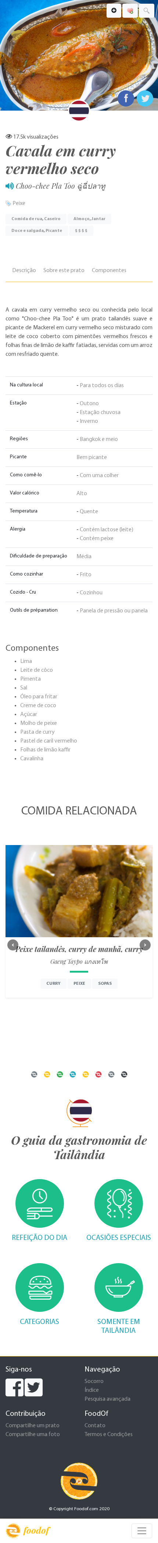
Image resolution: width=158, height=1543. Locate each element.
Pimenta (30, 679)
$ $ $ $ (81, 231)
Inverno (89, 421)
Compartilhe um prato (33, 1426)
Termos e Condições (109, 1435)
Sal (23, 688)
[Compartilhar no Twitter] (145, 98)
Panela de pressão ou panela (114, 611)
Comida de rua (26, 219)
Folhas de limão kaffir (45, 750)
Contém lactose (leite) (106, 530)
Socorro (94, 1381)
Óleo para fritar (38, 697)
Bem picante (91, 458)
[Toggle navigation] (142, 1530)
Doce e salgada (27, 231)
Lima (26, 661)
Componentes (109, 271)
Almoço (81, 219)
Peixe (18, 203)
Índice (92, 1390)
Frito (85, 575)
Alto (81, 494)
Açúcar (28, 714)
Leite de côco (36, 670)
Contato (95, 1426)
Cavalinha (31, 759)
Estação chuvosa (100, 413)
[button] (13, 945)
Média (83, 557)
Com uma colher (99, 476)
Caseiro (52, 219)
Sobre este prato (64, 271)
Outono (89, 404)
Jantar (98, 219)
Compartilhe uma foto (33, 1435)
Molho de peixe (38, 723)
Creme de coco (38, 706)
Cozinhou (91, 593)
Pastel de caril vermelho (48, 741)
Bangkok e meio (99, 439)
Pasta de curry (37, 732)
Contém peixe (97, 539)
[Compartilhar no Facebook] (126, 98)
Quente (89, 512)
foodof (36, 1530)
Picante (54, 231)
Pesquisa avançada (107, 1399)
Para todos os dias (102, 386)
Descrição (24, 271)
